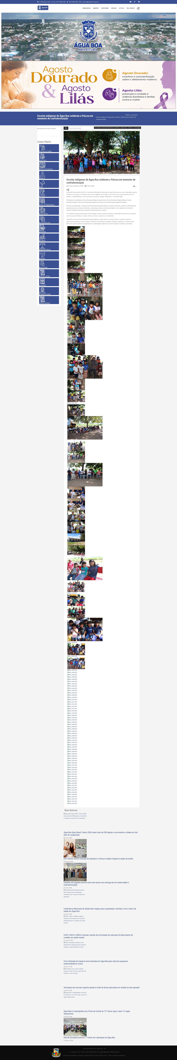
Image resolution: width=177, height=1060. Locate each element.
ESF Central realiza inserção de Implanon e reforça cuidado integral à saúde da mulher (98, 858)
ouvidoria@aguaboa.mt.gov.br (90, 2)
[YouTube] (130, 2)
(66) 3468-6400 (73, 2)
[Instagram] (134, 2)
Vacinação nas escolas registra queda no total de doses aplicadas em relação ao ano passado (101, 987)
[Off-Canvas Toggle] (138, 8)
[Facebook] (139, 2)
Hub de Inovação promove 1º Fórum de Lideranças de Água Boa (89, 1037)
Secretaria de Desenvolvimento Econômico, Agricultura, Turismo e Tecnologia (117, 128)
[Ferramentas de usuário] (135, 186)
